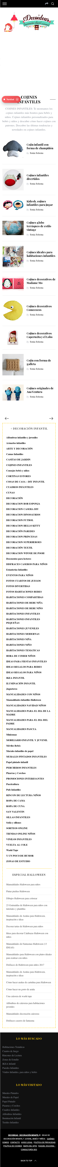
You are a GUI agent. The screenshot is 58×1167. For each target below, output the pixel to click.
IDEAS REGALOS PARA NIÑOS (23, 672)
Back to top (26, 1161)
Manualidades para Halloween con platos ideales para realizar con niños (29, 956)
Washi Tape (12, 850)
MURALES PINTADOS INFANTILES (26, 756)
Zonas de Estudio (10, 1059)
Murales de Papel (10, 1097)
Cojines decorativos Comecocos (39, 308)
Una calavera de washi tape (19, 996)
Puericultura (12, 784)
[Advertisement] (29, 61)
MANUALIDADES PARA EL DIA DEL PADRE (27, 721)
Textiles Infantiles (10, 1122)
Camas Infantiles (14, 454)
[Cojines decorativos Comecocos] (13, 310)
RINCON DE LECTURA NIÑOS (23, 795)
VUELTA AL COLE (17, 844)
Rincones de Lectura (12, 1055)
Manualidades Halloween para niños (23, 884)
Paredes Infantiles (10, 1067)
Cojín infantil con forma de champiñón (40, 146)
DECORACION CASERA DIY (22, 509)
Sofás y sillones (13, 822)
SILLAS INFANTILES (18, 817)
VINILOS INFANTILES (19, 839)
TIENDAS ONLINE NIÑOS (20, 833)
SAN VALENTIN (15, 811)
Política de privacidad (44, 1142)
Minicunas (11, 734)
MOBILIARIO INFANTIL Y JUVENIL (27, 740)
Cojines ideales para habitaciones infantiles (41, 254)
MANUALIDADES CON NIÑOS (23, 694)
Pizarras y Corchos (16, 773)
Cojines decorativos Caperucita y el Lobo (39, 335)
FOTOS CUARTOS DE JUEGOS (23, 580)
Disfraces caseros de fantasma (20, 1020)
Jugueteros (11, 688)
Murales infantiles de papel (19, 751)
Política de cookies (12, 1146)
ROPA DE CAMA (15, 800)
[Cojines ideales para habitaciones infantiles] (13, 256)
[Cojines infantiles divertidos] (13, 179)
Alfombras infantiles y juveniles (22, 437)
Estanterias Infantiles (17, 569)
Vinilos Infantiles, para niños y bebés (19, 1072)
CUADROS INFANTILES (19, 487)
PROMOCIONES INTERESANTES (25, 778)
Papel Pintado (8, 1101)
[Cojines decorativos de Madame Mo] (13, 283)
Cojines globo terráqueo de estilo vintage (39, 226)
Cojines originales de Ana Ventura (40, 390)
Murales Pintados (10, 1093)
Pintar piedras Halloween (18, 891)
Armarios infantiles (16, 443)
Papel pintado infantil (17, 762)
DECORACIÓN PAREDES (20, 531)
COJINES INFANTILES (19, 465)
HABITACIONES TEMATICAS (23, 650)
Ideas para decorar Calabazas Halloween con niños (27, 935)
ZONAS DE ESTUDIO (18, 861)
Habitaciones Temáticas (13, 1046)
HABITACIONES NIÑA (19, 639)
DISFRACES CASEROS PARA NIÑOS (26, 564)
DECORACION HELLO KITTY (23, 525)
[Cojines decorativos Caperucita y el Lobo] (13, 337)
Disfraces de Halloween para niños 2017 (25, 964)
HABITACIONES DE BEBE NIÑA (24, 602)
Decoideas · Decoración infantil (23, 1135)
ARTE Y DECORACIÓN (19, 448)
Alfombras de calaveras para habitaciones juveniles (25, 1004)
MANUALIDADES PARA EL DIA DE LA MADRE (28, 712)
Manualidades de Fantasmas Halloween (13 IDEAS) (26, 945)
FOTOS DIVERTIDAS (18, 586)
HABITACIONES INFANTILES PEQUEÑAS (23, 620)
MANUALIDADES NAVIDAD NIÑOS (26, 705)
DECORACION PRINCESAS (21, 536)
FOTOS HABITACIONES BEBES (24, 591)
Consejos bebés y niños (17, 470)
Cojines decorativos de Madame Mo (41, 281)
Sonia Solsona (36, 152)
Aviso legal (26, 1142)
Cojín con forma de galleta (39, 362)
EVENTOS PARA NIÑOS (19, 575)
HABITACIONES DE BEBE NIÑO (24, 608)
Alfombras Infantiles (11, 1114)
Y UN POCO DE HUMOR (20, 855)
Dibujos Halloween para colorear (21, 898)
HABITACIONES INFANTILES (23, 613)
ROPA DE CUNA (15, 806)
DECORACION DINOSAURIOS (23, 514)
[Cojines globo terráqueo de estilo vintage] (13, 228)
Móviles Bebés (13, 745)
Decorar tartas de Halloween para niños (24, 926)
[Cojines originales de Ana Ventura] (13, 393)
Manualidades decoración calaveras (22, 1013)
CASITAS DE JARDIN (18, 459)
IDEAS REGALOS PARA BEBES (24, 666)
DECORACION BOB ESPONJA (23, 503)
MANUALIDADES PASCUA (21, 729)
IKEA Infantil (8, 1063)
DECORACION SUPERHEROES (23, 542)
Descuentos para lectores (18, 558)
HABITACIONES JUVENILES (22, 628)
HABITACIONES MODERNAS (22, 634)
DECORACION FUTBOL (19, 520)
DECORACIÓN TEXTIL (19, 547)
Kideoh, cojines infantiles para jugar (40, 203)
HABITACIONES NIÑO (19, 644)
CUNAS (10, 492)
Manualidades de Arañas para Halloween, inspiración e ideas (25, 917)
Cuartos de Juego (10, 1051)
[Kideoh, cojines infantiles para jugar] (13, 205)
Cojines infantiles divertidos (38, 177)
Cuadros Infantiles (10, 1109)
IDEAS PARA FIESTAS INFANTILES (26, 661)
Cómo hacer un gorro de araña (20, 989)
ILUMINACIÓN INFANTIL (21, 683)
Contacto (15, 1142)
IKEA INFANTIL (15, 678)
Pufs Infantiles (13, 789)
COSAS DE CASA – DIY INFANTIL (25, 481)
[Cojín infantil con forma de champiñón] (13, 149)
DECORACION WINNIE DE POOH (25, 553)
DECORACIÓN (14, 498)
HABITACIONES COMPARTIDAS (24, 597)
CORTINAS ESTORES (18, 476)
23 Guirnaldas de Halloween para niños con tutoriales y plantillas (26, 907)
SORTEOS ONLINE (17, 828)
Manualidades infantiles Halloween (23, 700)
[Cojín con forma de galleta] (13, 365)
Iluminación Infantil (11, 1118)
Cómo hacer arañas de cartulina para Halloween (28, 982)
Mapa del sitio (30, 1146)
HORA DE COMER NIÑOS (20, 656)
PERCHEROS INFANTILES (21, 767)
